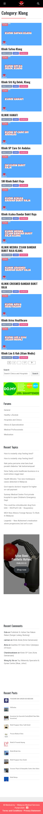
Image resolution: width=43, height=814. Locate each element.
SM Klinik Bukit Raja (12, 181)
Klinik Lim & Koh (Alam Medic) (18, 353)
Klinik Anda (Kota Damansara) (25, 640)
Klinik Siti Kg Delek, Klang (15, 82)
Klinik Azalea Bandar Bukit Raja (18, 214)
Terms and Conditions (12, 811)
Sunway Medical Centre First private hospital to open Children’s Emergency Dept (20, 497)
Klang (16, 53)
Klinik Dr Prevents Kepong (17, 742)
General (7, 410)
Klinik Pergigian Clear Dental (18, 760)
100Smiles (13, 707)
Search (6, 370)
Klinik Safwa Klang (11, 49)
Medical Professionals (13, 430)
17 (25, 363)
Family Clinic (6, 53)
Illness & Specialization (14, 425)
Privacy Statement (32, 811)
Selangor (23, 53)
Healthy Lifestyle (11, 415)
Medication (8, 434)
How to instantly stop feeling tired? (18, 453)
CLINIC (5, 24)
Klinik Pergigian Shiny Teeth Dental (20, 725)
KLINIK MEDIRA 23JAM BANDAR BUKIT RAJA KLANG (18, 249)
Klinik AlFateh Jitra (15, 751)
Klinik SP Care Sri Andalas (15, 148)
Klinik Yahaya (14, 777)
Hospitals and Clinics (13, 420)
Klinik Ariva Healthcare (14, 320)
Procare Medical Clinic (16, 734)
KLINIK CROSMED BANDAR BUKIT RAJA (19, 285)
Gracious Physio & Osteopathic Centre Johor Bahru (24, 768)
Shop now (21, 569)
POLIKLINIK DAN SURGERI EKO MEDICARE (21, 699)
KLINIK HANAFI (9, 115)
